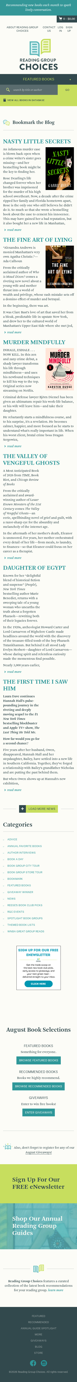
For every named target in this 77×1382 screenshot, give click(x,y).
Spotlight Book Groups (25, 918)
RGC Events (15, 912)
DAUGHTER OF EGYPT (34, 568)
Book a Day (15, 859)
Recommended (38, 1322)
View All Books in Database (26, 101)
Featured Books (19, 885)
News (11, 899)
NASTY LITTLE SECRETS (37, 142)
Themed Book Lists (21, 925)
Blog (38, 1347)
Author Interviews (21, 853)
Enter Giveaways (38, 1112)
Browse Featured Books (38, 1060)
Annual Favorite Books (24, 846)
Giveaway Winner (20, 892)
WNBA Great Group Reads (25, 931)
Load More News (42, 809)
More (38, 1334)
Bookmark (15, 879)
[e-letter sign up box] (38, 967)
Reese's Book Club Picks (25, 905)
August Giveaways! (38, 1152)
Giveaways (39, 1340)
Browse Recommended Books (38, 1086)
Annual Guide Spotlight (38, 1328)
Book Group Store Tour (24, 872)
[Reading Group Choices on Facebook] (33, 1363)
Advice (12, 839)
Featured (38, 1316)
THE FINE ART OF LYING (37, 240)
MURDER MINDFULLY (34, 342)
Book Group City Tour (23, 866)
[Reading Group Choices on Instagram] (44, 1363)
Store (38, 1353)
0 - (69, 19)
